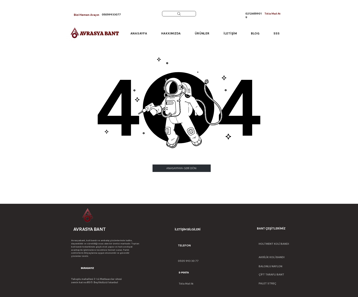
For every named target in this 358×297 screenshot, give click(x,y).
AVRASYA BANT (99, 33)
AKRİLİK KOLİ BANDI (272, 257)
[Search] (179, 13)
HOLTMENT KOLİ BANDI (274, 243)
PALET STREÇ (267, 283)
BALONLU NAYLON (270, 266)
